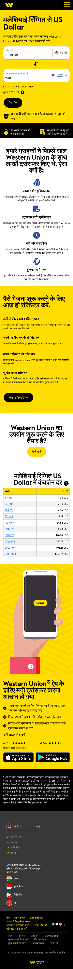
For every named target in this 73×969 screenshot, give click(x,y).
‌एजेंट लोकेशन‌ (41, 378)
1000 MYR (10, 541)
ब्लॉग (10, 936)
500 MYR (9, 535)
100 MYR (9, 523)
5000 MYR (10, 554)
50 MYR (9, 516)
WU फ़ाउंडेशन (51, 936)
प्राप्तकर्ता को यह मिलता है (16, 73)
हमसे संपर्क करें (36, 918)
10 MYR (9, 504)
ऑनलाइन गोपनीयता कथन (18, 925)
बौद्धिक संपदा (38, 943)
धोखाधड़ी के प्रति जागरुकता (18, 921)
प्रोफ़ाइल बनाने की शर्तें (16, 929)
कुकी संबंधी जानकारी (17, 943)
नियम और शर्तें (40, 925)
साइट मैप (54, 943)
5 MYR (8, 498)
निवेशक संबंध (40, 939)
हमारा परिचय (19, 918)
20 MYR (9, 510)
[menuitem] (10, 5)
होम (8, 918)
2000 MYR (10, 548)
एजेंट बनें (34, 936)
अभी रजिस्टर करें (18, 397)
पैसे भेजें (13, 102)
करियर (22, 936)
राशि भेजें (9, 50)
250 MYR (9, 529)
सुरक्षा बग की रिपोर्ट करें (18, 939)
